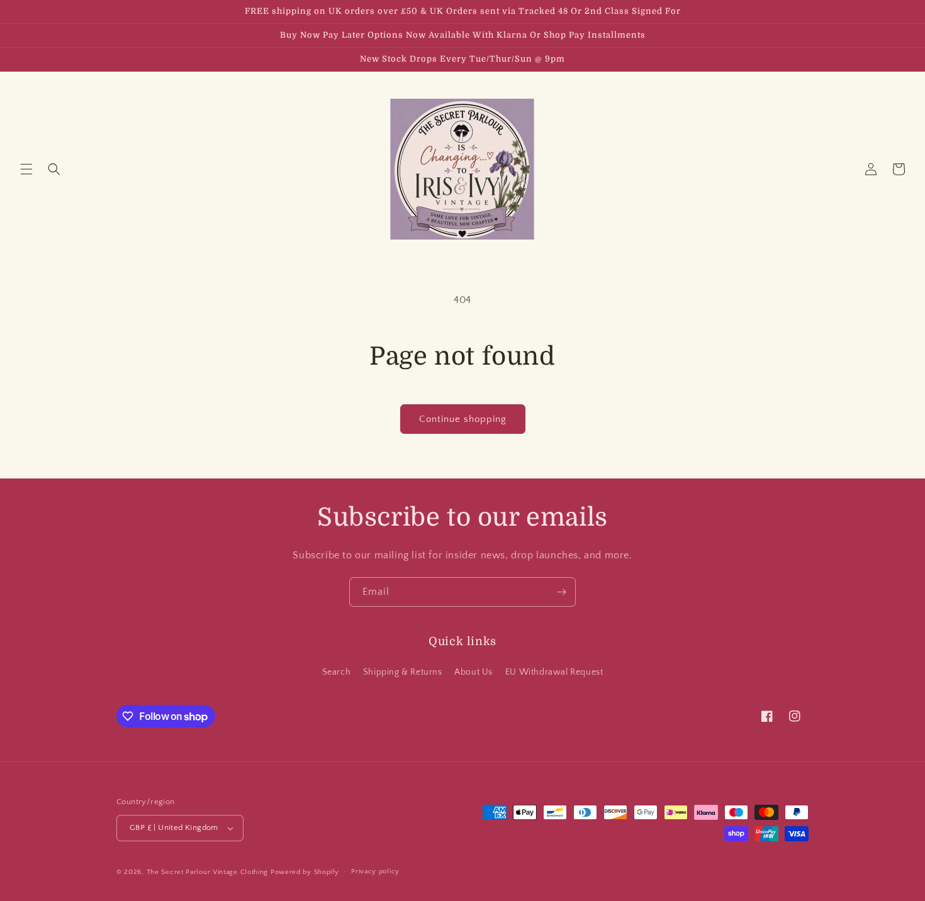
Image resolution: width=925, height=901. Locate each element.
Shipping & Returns (402, 672)
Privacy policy (375, 871)
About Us (473, 672)
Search (336, 672)
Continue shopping (463, 419)
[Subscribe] (561, 592)
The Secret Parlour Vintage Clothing (209, 872)
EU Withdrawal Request (554, 672)
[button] (26, 169)
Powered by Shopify (305, 872)
